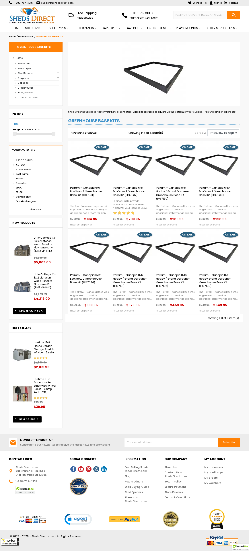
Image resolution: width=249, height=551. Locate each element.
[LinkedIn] (104, 469)
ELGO (19, 187)
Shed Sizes (23, 63)
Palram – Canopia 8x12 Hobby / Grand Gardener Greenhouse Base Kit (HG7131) (130, 280)
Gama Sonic (23, 197)
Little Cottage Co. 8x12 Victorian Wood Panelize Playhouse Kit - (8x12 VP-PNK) (45, 281)
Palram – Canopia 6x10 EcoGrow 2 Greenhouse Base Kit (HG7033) (215, 191)
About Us (170, 467)
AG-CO (20, 165)
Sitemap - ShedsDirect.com (135, 499)
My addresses (213, 467)
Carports (23, 78)
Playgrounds (25, 92)
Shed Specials (133, 492)
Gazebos (22, 83)
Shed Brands (24, 73)
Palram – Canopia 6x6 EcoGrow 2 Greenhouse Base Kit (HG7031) (86, 191)
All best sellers (27, 419)
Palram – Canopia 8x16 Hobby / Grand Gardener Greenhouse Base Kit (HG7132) (173, 280)
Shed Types (24, 68)
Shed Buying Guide (136, 487)
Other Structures (27, 97)
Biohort (20, 178)
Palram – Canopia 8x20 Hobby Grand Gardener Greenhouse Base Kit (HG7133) (215, 280)
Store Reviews (173, 492)
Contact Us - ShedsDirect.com (175, 474)
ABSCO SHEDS (24, 160)
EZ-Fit (19, 192)
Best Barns (22, 174)
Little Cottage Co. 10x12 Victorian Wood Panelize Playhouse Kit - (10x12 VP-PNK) (45, 244)
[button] (10, 542)
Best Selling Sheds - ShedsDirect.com (137, 469)
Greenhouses (25, 87)
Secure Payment (175, 487)
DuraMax (21, 183)
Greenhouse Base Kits (31, 47)
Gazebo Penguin (26, 201)
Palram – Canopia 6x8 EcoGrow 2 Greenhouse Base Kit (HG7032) (129, 191)
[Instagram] (96, 469)
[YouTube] (81, 469)
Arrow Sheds (23, 169)
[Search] (233, 15)
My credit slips (213, 472)
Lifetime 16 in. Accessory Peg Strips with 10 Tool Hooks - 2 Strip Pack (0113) (45, 385)
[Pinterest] (89, 469)
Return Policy (173, 481)
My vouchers (212, 483)
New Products (133, 481)
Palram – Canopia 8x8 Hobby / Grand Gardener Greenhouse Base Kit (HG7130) (173, 193)
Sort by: (200, 133)
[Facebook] (73, 469)
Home (19, 58)
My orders (211, 478)
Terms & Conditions (177, 497)
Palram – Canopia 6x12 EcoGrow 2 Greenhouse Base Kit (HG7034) (86, 278)
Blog (127, 476)
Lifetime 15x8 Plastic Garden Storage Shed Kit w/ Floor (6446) (44, 347)
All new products (29, 311)
